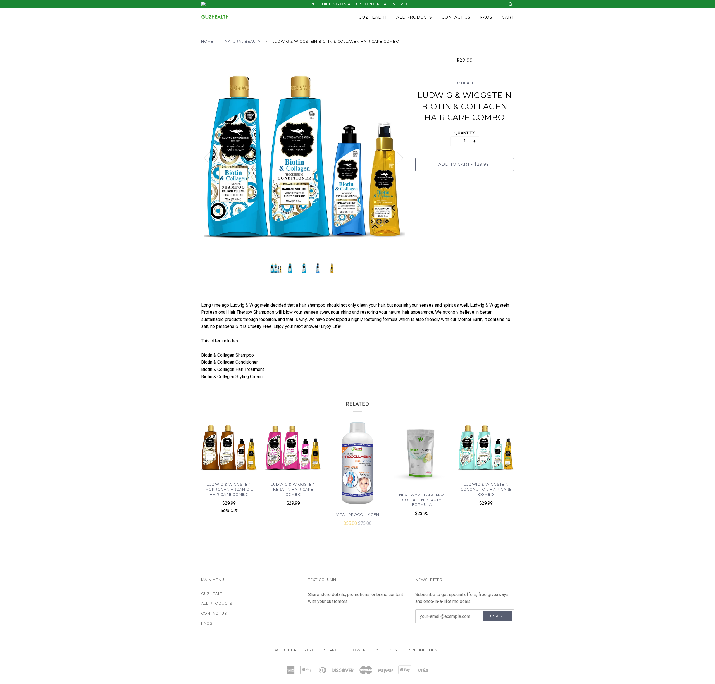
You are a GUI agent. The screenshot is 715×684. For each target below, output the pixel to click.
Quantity (464, 133)
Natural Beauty (243, 41)
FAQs (486, 17)
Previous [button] (210, 157)
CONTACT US (456, 17)
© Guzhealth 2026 (294, 650)
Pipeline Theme (423, 650)
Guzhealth (464, 83)
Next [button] (397, 157)
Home (207, 41)
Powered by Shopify (374, 650)
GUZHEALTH (373, 17)
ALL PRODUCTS (414, 17)
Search (332, 650)
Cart (508, 17)
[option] (304, 157)
